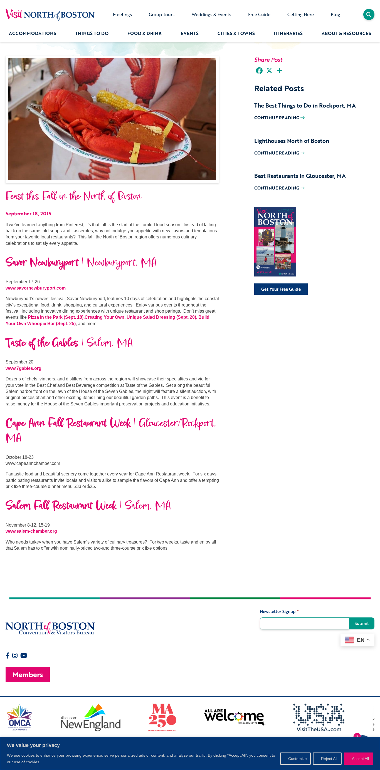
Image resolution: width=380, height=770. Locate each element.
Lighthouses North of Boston (291, 140)
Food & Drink (144, 33)
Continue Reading (277, 117)
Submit (362, 623)
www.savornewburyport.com (36, 288)
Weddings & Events (211, 14)
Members (28, 674)
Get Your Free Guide (281, 289)
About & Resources (346, 33)
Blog (335, 14)
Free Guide (259, 14)
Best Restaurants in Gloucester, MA (300, 175)
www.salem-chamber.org (31, 531)
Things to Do (91, 33)
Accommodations (32, 33)
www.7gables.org (23, 368)
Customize (297, 758)
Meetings (122, 14)
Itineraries (288, 33)
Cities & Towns (236, 33)
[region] (190, 753)
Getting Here (300, 14)
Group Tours (161, 14)
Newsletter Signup (279, 611)
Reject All (329, 758)
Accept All (360, 758)
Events (190, 33)
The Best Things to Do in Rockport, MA (305, 105)
